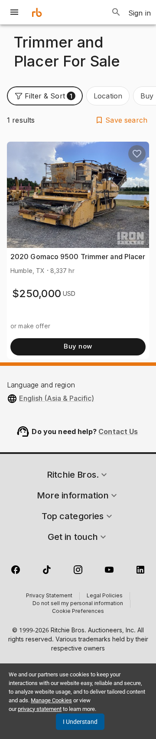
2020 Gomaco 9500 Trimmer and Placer (78, 256)
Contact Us (118, 431)
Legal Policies (105, 596)
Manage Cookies (51, 700)
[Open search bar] (116, 12)
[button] (45, 95)
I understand (80, 721)
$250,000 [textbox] (36, 293)
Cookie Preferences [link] (78, 611)
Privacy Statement (49, 596)
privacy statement (40, 709)
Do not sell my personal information (77, 604)
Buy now (78, 346)
